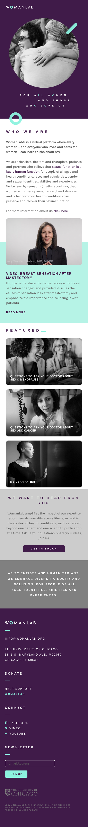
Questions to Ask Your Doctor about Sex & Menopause (41, 378)
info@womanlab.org (25, 638)
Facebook (18, 723)
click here (60, 211)
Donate (14, 673)
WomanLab (15, 694)
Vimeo (15, 728)
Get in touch (44, 548)
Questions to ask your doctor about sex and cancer (41, 429)
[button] (79, 7)
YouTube (17, 733)
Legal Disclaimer (15, 805)
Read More (16, 312)
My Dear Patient (23, 481)
